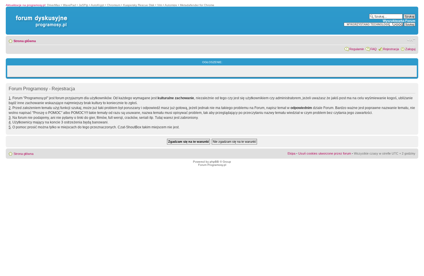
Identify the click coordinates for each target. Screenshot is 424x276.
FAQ (373, 49)
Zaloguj (410, 49)
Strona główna (25, 41)
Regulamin (356, 49)
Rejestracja (391, 49)
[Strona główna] (40, 15)
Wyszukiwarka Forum (399, 20)
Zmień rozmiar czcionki (411, 39)
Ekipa (291, 153)
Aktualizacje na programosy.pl (25, 5)
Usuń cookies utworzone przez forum (324, 153)
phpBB (214, 161)
